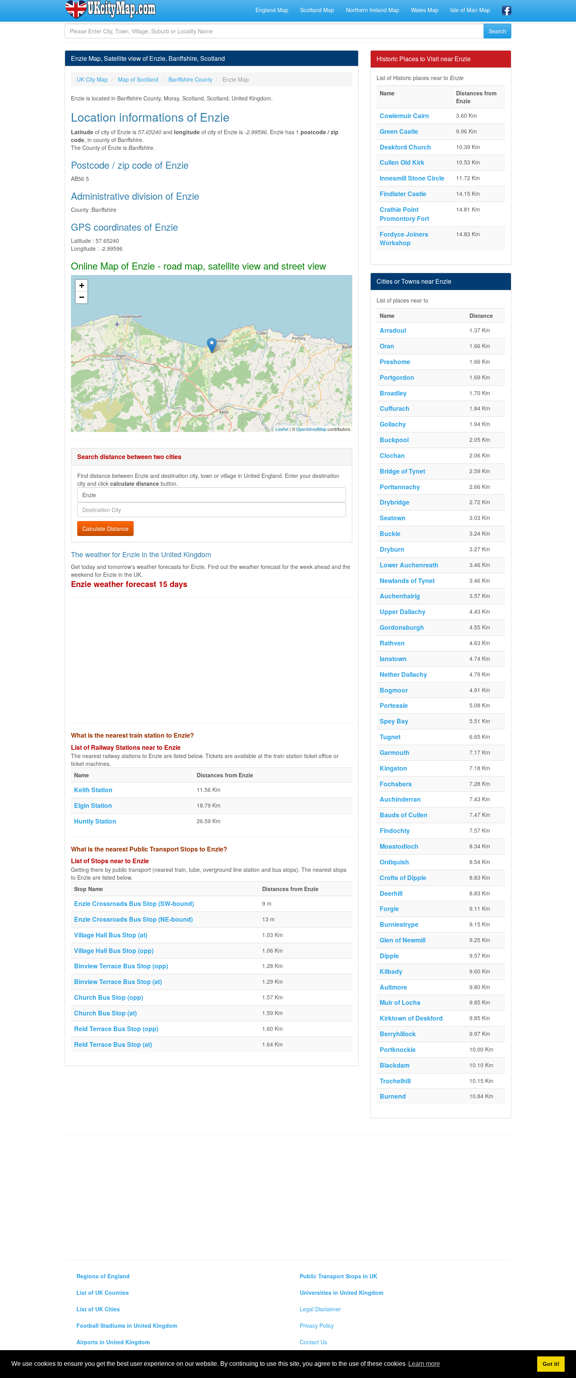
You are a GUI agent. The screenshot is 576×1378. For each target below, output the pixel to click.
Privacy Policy (317, 1325)
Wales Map (424, 10)
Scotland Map (317, 10)
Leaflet (281, 429)
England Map (271, 10)
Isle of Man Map (470, 10)
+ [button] (81, 285)
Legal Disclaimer (320, 1309)
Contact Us (313, 1342)
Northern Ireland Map (372, 10)
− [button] (81, 297)
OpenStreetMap (311, 429)
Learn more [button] (424, 1363)
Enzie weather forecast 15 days (129, 583)
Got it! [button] (551, 1364)
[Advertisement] (211, 660)
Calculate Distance (105, 528)
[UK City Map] (111, 9)
